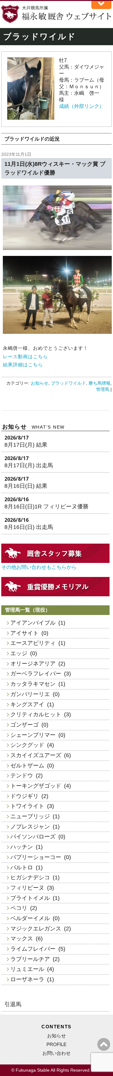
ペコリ (18, 908)
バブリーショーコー (35, 857)
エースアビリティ (33, 643)
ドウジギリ (24, 796)
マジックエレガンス (35, 928)
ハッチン (21, 847)
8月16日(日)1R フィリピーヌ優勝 (46, 506)
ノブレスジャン (30, 827)
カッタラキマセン (33, 684)
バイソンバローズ (33, 836)
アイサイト (24, 633)
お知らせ (39, 383)
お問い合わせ (56, 1053)
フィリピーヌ (27, 888)
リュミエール (27, 969)
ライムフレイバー (33, 949)
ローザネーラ (27, 979)
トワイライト (27, 806)
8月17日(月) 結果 (25, 445)
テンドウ (21, 775)
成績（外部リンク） (81, 106)
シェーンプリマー (33, 735)
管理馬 (102, 389)
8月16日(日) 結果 (25, 486)
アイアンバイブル (33, 623)
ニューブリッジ (30, 816)
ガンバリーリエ (30, 694)
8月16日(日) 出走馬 (28, 527)
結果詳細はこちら (23, 364)
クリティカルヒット (35, 714)
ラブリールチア (30, 959)
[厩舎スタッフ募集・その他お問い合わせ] (55, 561)
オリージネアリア (33, 663)
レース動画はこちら (25, 356)
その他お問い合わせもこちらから (39, 567)
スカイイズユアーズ (35, 755)
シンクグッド (27, 745)
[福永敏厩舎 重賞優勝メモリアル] (55, 594)
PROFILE (56, 1044)
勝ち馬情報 (99, 383)
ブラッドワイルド (68, 383)
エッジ (18, 653)
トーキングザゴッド (35, 786)
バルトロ (21, 867)
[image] (30, 118)
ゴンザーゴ (24, 725)
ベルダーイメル (30, 918)
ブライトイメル (30, 898)
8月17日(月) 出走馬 (28, 465)
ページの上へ (103, 1044)
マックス (21, 938)
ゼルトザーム (27, 765)
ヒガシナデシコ (30, 877)
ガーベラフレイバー (35, 673)
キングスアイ (27, 704)
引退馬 (12, 1004)
